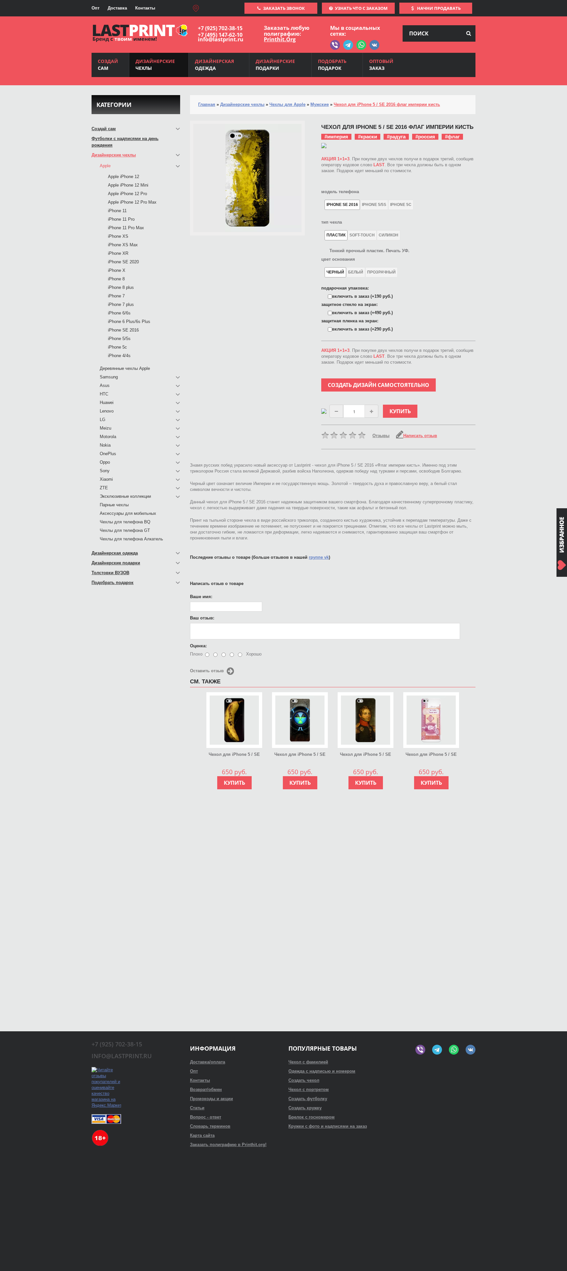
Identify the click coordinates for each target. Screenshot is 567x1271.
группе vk (319, 557)
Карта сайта (202, 1135)
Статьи (197, 1107)
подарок (332, 64)
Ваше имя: (201, 596)
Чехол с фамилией (308, 1061)
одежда (214, 64)
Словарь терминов (210, 1126)
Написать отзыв (420, 435)
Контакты (145, 8)
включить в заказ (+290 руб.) (362, 329)
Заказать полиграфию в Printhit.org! (228, 1144)
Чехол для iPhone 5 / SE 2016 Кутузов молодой (365, 755)
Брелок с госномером (311, 1117)
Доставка (117, 8)
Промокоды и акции (211, 1098)
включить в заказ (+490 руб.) (362, 312)
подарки (275, 64)
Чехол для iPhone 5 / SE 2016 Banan (234, 755)
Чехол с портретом (308, 1089)
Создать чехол (303, 1080)
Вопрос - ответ (205, 1117)
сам (108, 64)
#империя (336, 136)
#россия (425, 136)
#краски (367, 136)
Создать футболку (307, 1098)
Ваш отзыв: (202, 617)
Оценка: (198, 645)
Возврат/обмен (206, 1089)
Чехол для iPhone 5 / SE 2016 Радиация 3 (300, 755)
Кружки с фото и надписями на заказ (327, 1126)
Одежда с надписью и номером (321, 1071)
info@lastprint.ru (220, 39)
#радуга (396, 136)
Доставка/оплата (207, 1061)
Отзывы (380, 435)
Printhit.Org (280, 39)
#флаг (452, 136)
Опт (95, 8)
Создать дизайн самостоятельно (378, 385)
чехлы (155, 64)
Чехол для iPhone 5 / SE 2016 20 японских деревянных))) (431, 755)
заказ (381, 64)
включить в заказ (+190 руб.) (362, 296)
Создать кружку (305, 1107)
